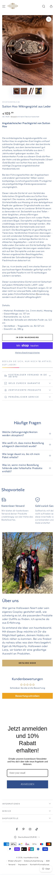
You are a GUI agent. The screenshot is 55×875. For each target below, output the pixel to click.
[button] (43, 6)
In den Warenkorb (27, 337)
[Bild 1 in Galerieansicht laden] (16, 91)
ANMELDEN (27, 784)
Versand (14, 117)
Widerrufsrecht (14, 861)
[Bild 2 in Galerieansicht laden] (24, 91)
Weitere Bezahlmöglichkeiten (27, 352)
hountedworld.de (11, 102)
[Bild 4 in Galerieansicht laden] (38, 91)
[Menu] (4, 6)
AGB (48, 861)
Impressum (22, 864)
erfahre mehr (27, 663)
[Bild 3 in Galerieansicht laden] (31, 91)
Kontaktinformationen (39, 864)
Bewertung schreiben (27, 695)
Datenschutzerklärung (33, 861)
